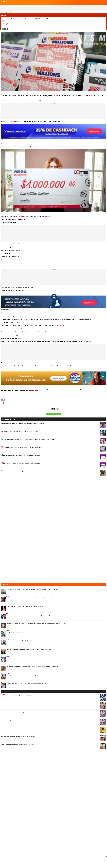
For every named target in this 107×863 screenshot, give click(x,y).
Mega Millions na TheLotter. (16, 244)
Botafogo (8, 630)
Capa (2, 12)
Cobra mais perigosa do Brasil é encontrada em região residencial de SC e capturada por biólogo (21, 447)
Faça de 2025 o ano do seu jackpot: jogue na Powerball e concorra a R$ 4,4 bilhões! (18, 736)
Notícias (6, 12)
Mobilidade (8, 587)
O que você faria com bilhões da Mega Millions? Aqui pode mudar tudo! (16, 712)
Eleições (2, 430)
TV (6, 647)
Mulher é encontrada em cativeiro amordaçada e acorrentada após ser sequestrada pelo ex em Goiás (22, 423)
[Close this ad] (106, 856)
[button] (1, 1)
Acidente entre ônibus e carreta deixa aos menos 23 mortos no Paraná (16, 471)
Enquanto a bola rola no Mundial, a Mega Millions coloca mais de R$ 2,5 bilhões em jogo (19, 695)
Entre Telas (8, 622)
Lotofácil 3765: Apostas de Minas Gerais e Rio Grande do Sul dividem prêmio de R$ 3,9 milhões (21, 455)
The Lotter (11, 12)
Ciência (8, 673)
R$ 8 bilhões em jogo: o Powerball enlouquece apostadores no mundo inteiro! (17, 728)
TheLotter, (90, 95)
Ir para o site (5, 1)
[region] (53, 860)
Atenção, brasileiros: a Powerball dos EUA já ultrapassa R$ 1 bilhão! (15, 703)
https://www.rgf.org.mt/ (34, 390)
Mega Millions (5, 100)
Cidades (2, 422)
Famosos (7, 596)
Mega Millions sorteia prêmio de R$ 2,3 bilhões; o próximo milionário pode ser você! (19, 720)
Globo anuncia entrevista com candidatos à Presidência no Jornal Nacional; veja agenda (19, 431)
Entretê (8, 682)
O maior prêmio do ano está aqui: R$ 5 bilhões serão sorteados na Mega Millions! (18, 744)
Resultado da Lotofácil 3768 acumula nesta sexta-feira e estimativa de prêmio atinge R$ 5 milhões (22, 463)
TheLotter (18, 146)
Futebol (7, 639)
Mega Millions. (63, 325)
